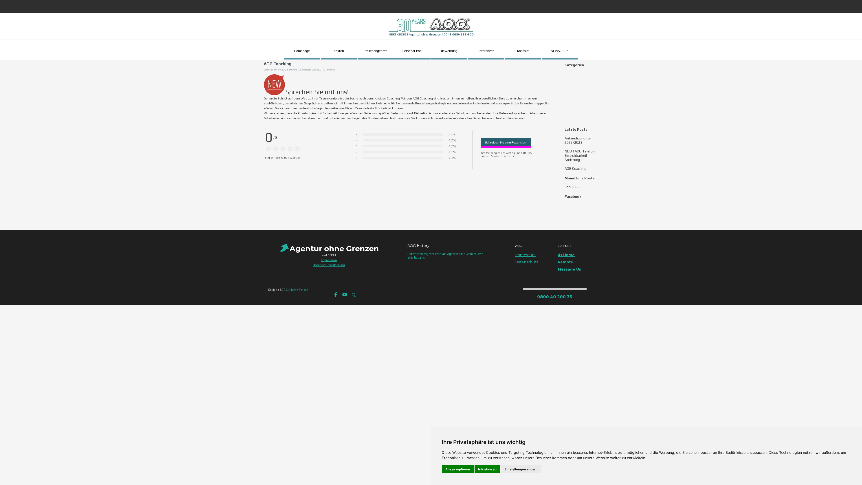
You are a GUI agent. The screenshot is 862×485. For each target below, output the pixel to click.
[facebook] (336, 295)
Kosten (339, 51)
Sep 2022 (572, 187)
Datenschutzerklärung (536, 262)
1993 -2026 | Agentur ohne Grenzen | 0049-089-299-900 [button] (431, 34)
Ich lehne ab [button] (487, 469)
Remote (565, 262)
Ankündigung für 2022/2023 (578, 140)
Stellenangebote (375, 51)
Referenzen (486, 51)
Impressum (525, 255)
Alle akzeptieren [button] (457, 469)
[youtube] (345, 295)
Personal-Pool (412, 51)
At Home (566, 255)
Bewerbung (449, 51)
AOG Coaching (575, 168)
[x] (354, 295)
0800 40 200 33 (554, 296)
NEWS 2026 (560, 51)
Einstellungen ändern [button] (521, 469)
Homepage (302, 51)
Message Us (569, 269)
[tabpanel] (431, 27)
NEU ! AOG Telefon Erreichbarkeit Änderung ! (580, 155)
